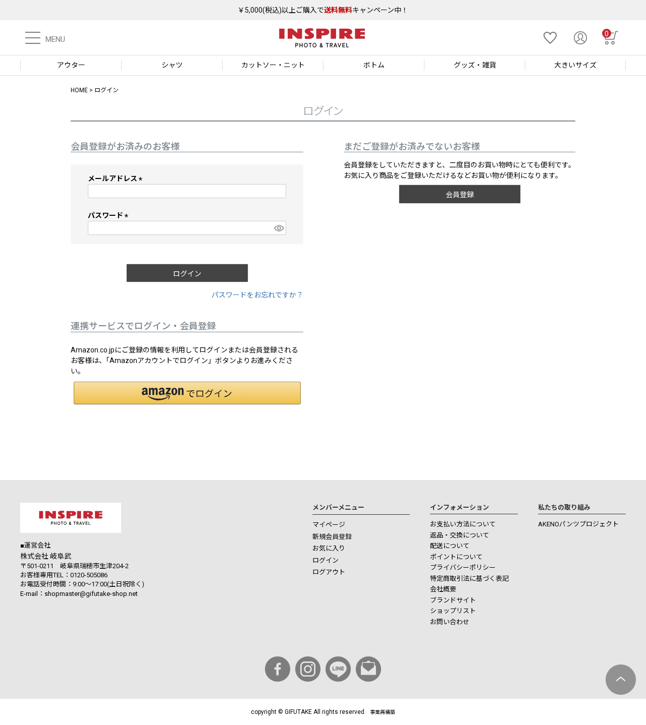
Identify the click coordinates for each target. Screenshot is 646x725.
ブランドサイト (453, 600)
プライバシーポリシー (463, 567)
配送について (449, 546)
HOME (79, 90)
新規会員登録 (332, 536)
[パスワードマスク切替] (279, 227)
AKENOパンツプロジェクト (578, 524)
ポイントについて (456, 557)
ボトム (374, 65)
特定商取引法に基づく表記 (469, 578)
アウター (71, 65)
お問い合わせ (449, 622)
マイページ (328, 524)
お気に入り (328, 548)
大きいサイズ (575, 65)
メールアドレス (117, 178)
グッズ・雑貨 (475, 65)
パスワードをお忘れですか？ (257, 295)
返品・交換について (459, 535)
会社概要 (443, 589)
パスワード (110, 215)
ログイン (325, 560)
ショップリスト (453, 611)
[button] (187, 393)
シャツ (172, 65)
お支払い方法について (463, 524)
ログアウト (328, 572)
